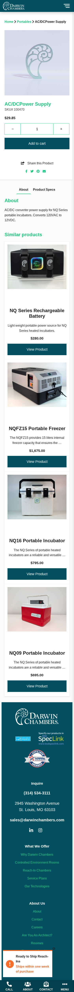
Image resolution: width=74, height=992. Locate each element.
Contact (37, 919)
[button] (67, 6)
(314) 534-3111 (37, 793)
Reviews (37, 943)
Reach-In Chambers (37, 870)
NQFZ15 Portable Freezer (37, 404)
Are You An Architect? (37, 935)
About (37, 911)
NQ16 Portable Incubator (37, 516)
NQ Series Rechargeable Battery (37, 289)
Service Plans (37, 878)
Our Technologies (37, 886)
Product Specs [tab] (44, 189)
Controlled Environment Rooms (37, 862)
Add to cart (37, 143)
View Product (37, 349)
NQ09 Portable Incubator (37, 628)
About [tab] (23, 189)
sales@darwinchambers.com (37, 820)
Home (9, 21)
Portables (24, 21)
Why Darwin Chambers (37, 854)
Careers (37, 927)
